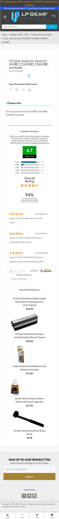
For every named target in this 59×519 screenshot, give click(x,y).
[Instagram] (34, 496)
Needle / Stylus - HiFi (19, 34)
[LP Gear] (29, 16)
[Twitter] (29, 496)
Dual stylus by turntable (41, 34)
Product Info (14, 103)
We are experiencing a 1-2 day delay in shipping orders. (29, 8)
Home (4, 34)
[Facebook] (24, 496)
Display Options (24, 274)
